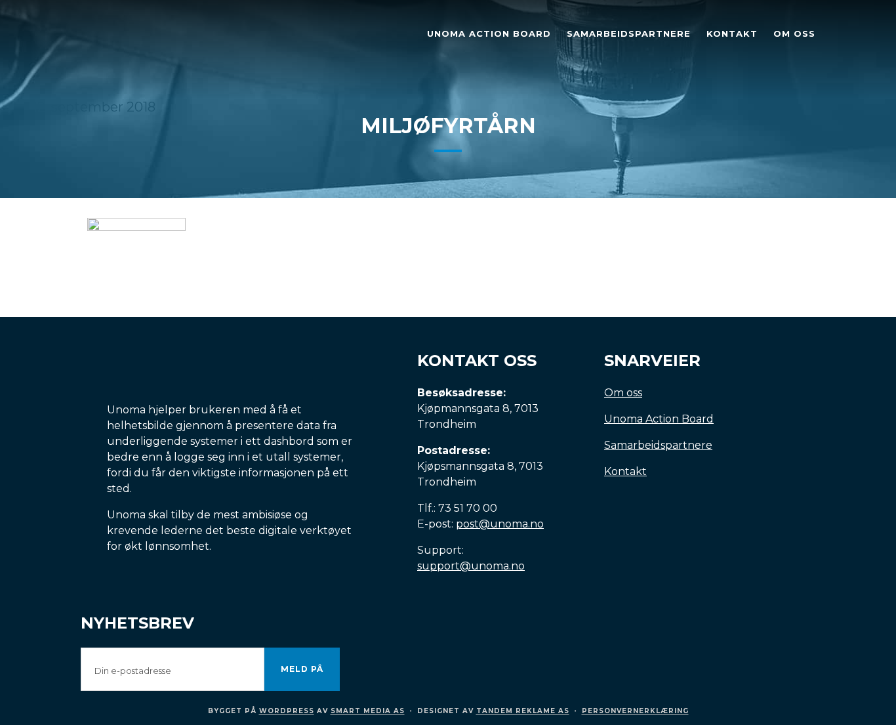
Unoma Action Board (659, 419)
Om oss (623, 392)
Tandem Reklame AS (522, 711)
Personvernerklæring (635, 711)
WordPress (286, 711)
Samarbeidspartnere (658, 445)
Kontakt (625, 471)
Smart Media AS (368, 711)
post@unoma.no (500, 524)
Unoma (172, 36)
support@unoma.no (471, 566)
